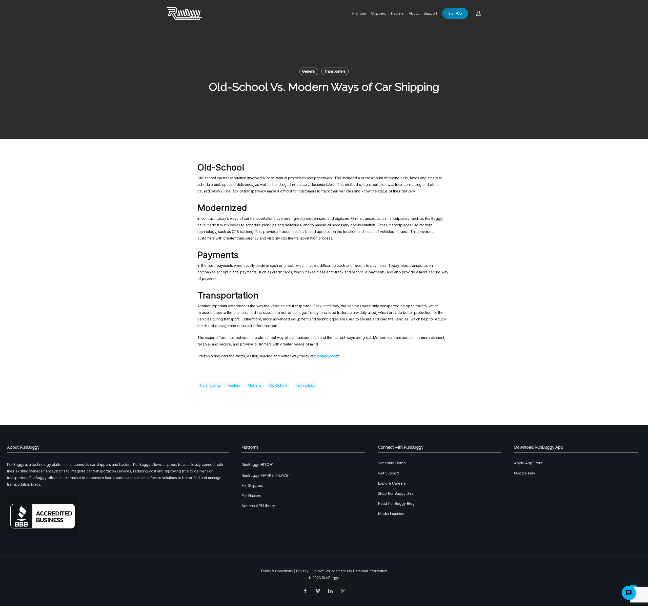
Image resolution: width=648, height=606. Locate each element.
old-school (278, 385)
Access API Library (258, 505)
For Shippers (252, 485)
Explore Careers (392, 483)
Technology (305, 385)
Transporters (335, 71)
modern (254, 385)
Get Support (388, 473)
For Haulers (251, 495)
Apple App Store (528, 463)
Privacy (302, 571)
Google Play (524, 473)
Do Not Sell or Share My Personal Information (349, 571)
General (308, 71)
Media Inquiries (391, 513)
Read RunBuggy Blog (396, 503)
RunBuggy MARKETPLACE (265, 475)
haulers (234, 385)
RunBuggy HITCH (257, 464)
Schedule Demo (392, 463)
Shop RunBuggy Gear (396, 493)
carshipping (210, 385)
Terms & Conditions (276, 571)
